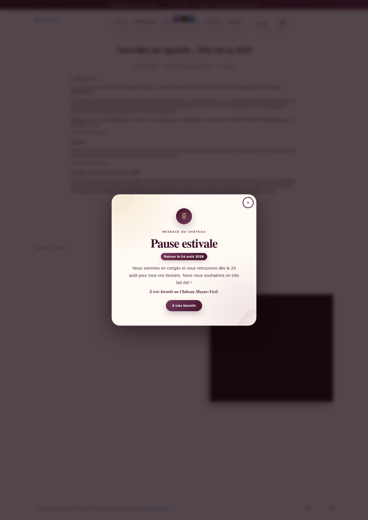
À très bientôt (184, 306)
